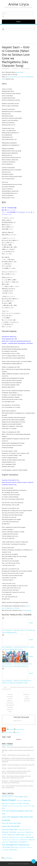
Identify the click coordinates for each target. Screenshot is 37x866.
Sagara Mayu (22, 837)
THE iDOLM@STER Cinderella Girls (15, 845)
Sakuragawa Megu (6, 839)
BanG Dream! (9, 800)
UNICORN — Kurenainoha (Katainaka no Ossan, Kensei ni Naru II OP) (18, 765)
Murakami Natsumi (21, 832)
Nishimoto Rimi (11, 835)
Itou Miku (19, 803)
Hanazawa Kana (20, 800)
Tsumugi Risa (29, 847)
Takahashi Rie (31, 839)
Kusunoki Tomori (27, 806)
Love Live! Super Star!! (10, 829)
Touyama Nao (22, 847)
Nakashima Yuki (29, 832)
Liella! (33, 806)
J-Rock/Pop (25, 803)
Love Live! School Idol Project (11, 823)
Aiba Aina (4, 796)
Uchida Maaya (5, 849)
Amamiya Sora (10, 796)
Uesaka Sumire (13, 850)
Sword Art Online (15, 839)
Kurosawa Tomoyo (18, 806)
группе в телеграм (14, 608)
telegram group (27, 610)
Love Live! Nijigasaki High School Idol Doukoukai (17, 818)
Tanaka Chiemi (5, 842)
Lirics (5, 687)
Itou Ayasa (13, 803)
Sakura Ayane (30, 837)
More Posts (18, 720)
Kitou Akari (5, 806)
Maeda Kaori (21, 829)
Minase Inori (28, 829)
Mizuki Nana (12, 832)
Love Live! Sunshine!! (11, 826)
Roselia (17, 837)
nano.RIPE (4, 835)
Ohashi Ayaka (20, 835)
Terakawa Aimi (13, 842)
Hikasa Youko (5, 803)
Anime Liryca (18, 4)
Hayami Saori (19, 72)
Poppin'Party (12, 837)
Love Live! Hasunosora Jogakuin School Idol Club (17, 812)
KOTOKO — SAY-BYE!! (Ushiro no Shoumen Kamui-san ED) (16, 755)
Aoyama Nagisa (19, 796)
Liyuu (3, 808)
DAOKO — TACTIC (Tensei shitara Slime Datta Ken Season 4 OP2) (17, 747)
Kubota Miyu (11, 806)
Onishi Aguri (28, 835)
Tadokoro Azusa (23, 839)
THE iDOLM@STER (22, 842)
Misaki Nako (5, 832)
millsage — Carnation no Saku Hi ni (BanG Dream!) (14, 768)
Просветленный (25, 68)
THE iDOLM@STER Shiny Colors (10, 847)
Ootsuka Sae (5, 837)
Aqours (26, 796)
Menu (18, 22)
